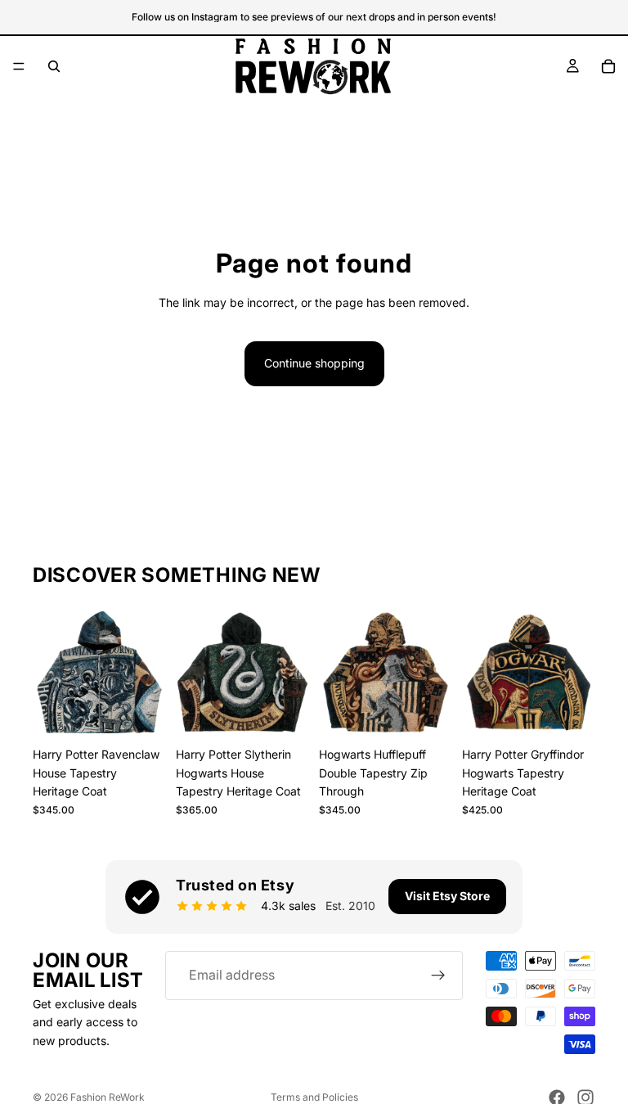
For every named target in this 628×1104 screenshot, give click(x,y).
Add (154, 713)
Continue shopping (314, 363)
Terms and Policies (314, 1097)
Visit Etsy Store (447, 896)
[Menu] (19, 66)
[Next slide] (148, 673)
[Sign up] (438, 975)
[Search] (54, 66)
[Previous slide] (51, 673)
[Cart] (608, 66)
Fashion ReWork (107, 1097)
